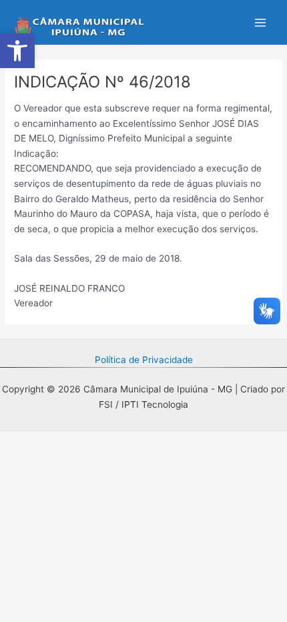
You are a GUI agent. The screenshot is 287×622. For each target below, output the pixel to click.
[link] (17, 50)
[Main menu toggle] (260, 22)
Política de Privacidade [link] (144, 359)
